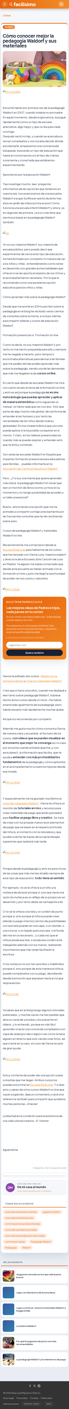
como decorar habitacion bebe (21, 1229)
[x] (34, 1386)
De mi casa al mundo (31, 1187)
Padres (9, 27)
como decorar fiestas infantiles (21, 1212)
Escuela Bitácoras (14, 549)
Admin (49, 1404)
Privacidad (22, 1398)
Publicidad (46, 1398)
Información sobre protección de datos (26, 637)
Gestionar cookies (31, 1404)
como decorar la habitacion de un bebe (25, 1235)
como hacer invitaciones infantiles (22, 1223)
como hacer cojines (15, 1241)
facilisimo (25, 4)
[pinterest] (39, 1386)
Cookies (34, 1398)
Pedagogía (11, 1247)
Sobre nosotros (11, 1404)
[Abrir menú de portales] (4, 4)
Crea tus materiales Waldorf (43, 681)
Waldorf (26, 1247)
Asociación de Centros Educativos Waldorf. (30, 468)
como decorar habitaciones (19, 1218)
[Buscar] (61, 4)
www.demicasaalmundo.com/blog (34, 1191)
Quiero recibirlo (34, 652)
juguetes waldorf (51, 1212)
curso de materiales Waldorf (21, 803)
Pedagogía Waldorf (41, 1241)
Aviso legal (8, 1398)
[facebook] (30, 1386)
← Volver (6, 15)
